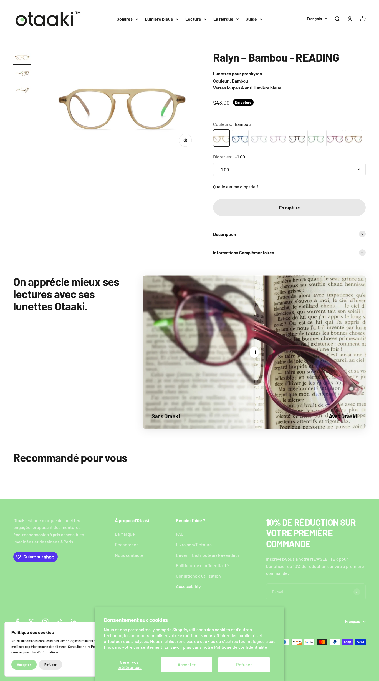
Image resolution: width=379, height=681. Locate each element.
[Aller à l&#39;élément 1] (22, 58)
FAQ (179, 534)
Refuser (244, 664)
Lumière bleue (159, 18)
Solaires (125, 18)
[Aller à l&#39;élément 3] (22, 91)
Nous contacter (130, 555)
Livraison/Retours (194, 544)
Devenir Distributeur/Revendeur (207, 555)
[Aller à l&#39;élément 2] (22, 74)
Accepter (187, 664)
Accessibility (188, 586)
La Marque (223, 18)
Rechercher (126, 544)
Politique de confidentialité (240, 647)
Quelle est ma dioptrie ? (236, 186)
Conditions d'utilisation (198, 575)
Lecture (193, 18)
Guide (251, 18)
